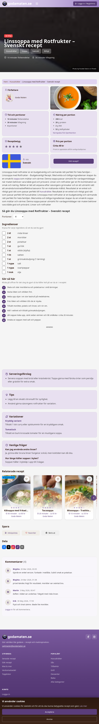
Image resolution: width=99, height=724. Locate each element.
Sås (52, 662)
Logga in (9, 609)
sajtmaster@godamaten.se (13, 646)
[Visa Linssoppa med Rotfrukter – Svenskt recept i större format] (73, 98)
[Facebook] (88, 636)
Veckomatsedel (9, 670)
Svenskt (35, 51)
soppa (17, 178)
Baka (53, 678)
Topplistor (6, 674)
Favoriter (32, 533)
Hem (6, 81)
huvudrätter (45, 191)
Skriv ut (51, 533)
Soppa (24, 51)
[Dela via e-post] (22, 547)
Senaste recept (9, 658)
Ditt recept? (74, 161)
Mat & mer (7, 666)
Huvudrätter (11, 51)
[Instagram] (94, 636)
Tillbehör (55, 666)
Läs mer (83, 706)
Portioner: (7, 216)
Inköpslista (12, 533)
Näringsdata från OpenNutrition (64, 133)
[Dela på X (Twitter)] (9, 547)
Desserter (55, 674)
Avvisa (49, 719)
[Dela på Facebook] (4, 547)
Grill (53, 670)
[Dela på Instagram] (13, 547)
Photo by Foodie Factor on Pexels (84, 69)
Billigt (46, 51)
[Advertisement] (49, 347)
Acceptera (49, 712)
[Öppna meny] (37, 3)
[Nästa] (93, 498)
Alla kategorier (57, 681)
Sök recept (7, 662)
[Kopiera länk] (18, 547)
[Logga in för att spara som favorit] (26, 479)
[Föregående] (5, 498)
